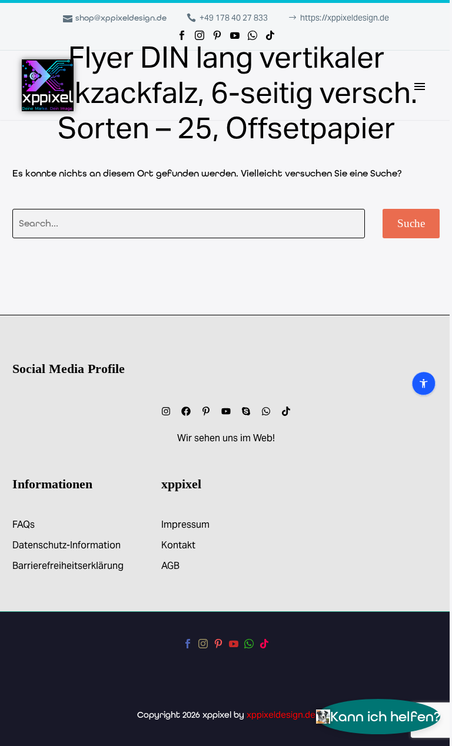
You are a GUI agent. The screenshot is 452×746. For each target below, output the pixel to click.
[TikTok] (270, 35)
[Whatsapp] (266, 411)
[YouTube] (235, 35)
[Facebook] (182, 35)
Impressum (185, 524)
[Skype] (246, 411)
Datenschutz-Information (66, 545)
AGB (170, 566)
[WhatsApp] (252, 35)
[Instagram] (199, 35)
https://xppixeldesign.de (344, 17)
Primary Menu (419, 86)
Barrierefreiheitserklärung (68, 566)
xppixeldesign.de (281, 714)
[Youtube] (226, 411)
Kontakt (178, 545)
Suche (411, 223)
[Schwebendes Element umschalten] (34, 373)
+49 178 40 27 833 (234, 17)
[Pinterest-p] (206, 411)
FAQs (23, 524)
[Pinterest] (217, 35)
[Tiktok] (286, 411)
